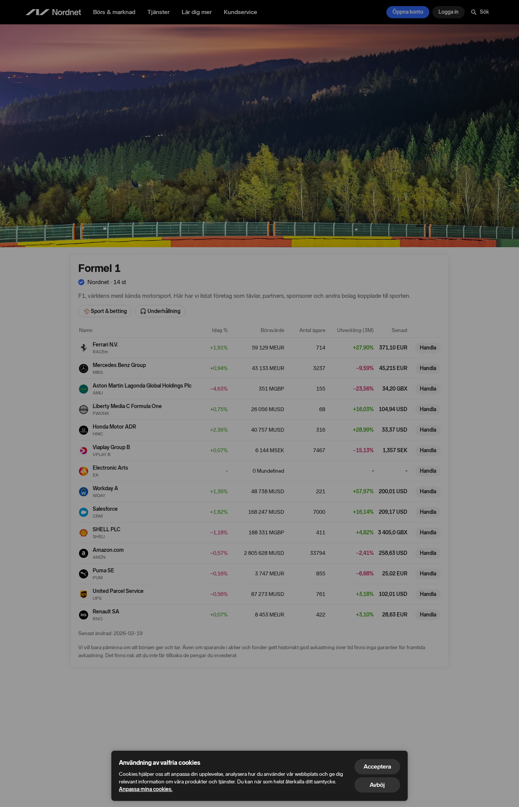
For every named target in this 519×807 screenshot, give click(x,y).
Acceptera (377, 766)
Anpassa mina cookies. (145, 789)
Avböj (377, 784)
